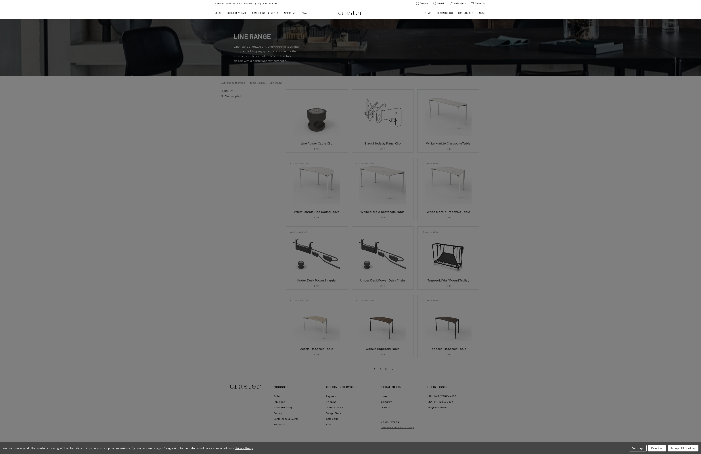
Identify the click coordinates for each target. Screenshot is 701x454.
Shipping (331, 402)
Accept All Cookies (683, 448)
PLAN (304, 13)
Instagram (386, 402)
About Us (331, 424)
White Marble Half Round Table (316, 212)
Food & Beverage (237, 13)
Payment (331, 396)
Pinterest (386, 407)
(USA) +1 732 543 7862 (267, 3)
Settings (637, 448)
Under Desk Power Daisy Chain (382, 280)
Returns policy (334, 407)
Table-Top (279, 402)
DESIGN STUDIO (445, 13)
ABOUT (482, 13)
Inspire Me (290, 13)
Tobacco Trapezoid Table (448, 349)
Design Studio (334, 413)
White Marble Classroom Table (448, 143)
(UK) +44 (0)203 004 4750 (239, 3)
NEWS (428, 13)
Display (277, 413)
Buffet (277, 396)
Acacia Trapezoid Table (316, 349)
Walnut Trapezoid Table (382, 349)
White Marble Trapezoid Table (448, 212)
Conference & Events (265, 13)
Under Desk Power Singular (316, 280)
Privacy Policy (244, 448)
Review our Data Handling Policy (397, 427)
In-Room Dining (282, 407)
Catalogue (332, 419)
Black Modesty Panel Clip (382, 143)
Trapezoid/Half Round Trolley (448, 280)
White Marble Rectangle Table (382, 212)
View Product (316, 144)
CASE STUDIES (465, 13)
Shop (218, 13)
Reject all (657, 448)
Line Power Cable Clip (316, 143)
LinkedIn (385, 396)
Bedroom (279, 424)
